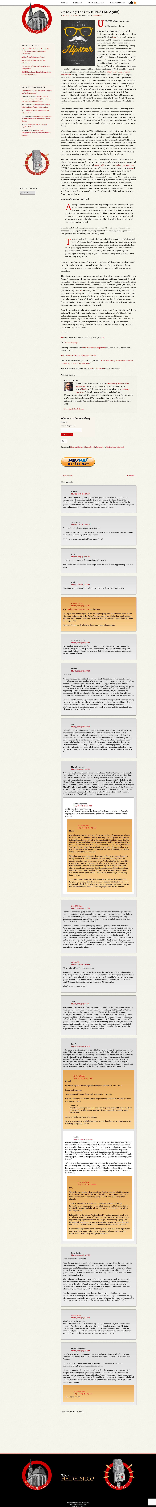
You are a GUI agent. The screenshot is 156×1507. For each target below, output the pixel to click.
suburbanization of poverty (94, 347)
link (114, 37)
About (64, 3)
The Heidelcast (96, 3)
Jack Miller (75, 962)
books (84, 389)
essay (131, 168)
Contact (77, 3)
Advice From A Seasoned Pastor (33, 57)
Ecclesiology (100, 447)
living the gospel (72, 342)
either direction (97, 368)
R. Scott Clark (71, 15)
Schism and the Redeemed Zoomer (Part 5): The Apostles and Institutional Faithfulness (36, 51)
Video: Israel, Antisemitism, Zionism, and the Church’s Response (36, 132)
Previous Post (66, 476)
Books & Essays (117, 3)
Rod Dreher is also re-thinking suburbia (78, 355)
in (81, 290)
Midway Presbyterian (124, 165)
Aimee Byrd (76, 1315)
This (63, 337)
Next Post (131, 476)
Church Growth (89, 447)
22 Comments (97, 15)
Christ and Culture (76, 447)
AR (102, 337)
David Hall (99, 165)
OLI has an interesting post (78, 609)
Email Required (68, 426)
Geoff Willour (77, 906)
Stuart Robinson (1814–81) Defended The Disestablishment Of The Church (37, 118)
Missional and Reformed (115, 447)
